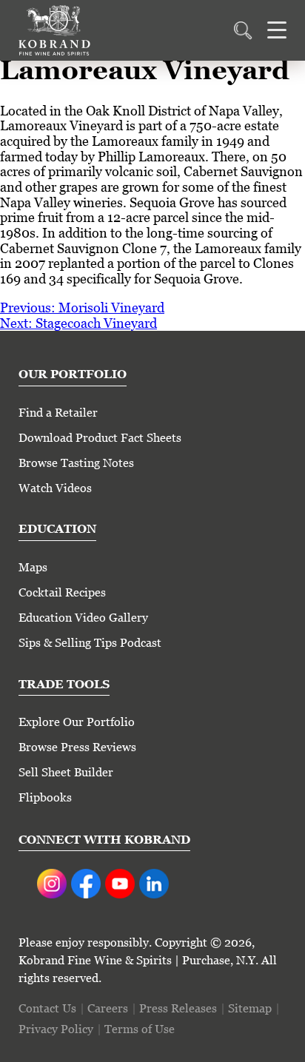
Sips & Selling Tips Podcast (90, 643)
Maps (33, 567)
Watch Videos (55, 488)
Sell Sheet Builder (66, 772)
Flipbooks (45, 797)
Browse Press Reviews (77, 747)
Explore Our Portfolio (77, 722)
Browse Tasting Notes (76, 463)
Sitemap (250, 1008)
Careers (107, 1008)
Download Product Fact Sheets (100, 438)
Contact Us (47, 1008)
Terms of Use (139, 1029)
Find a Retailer (58, 413)
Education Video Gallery (83, 618)
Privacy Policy (56, 1029)
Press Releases (178, 1008)
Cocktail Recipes (62, 592)
